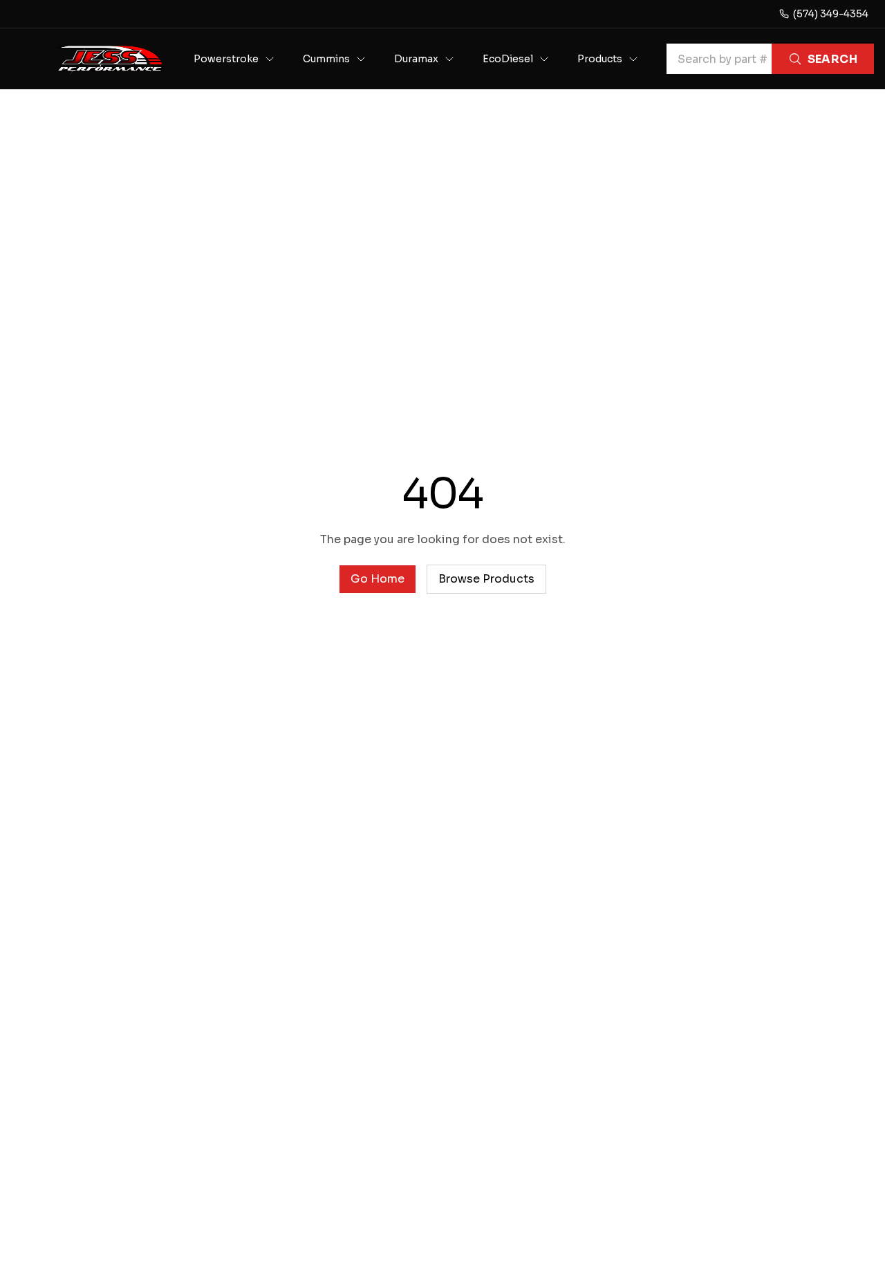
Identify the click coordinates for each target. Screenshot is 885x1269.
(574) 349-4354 (830, 14)
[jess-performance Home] (110, 58)
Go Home (377, 579)
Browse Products (486, 579)
